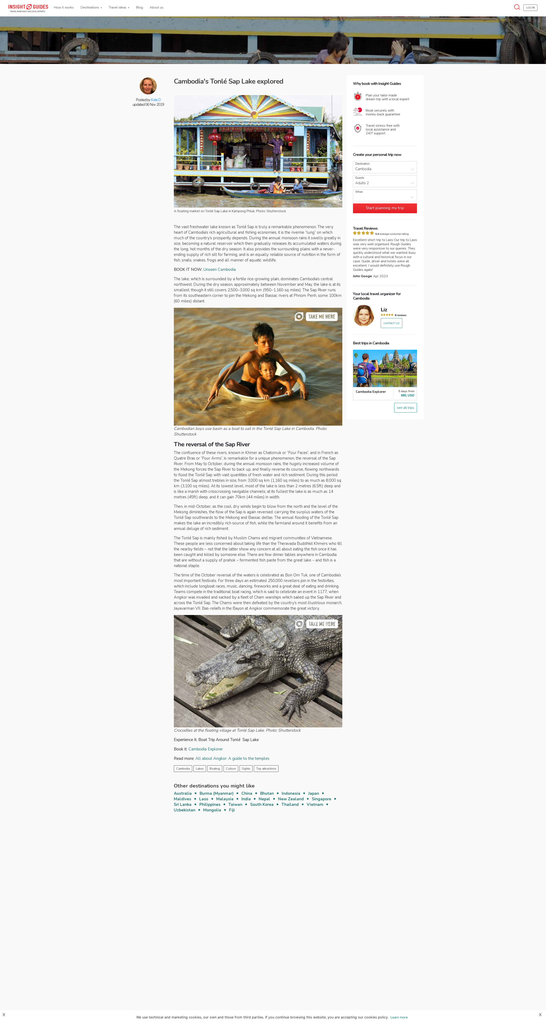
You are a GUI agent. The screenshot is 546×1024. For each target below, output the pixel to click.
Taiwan (235, 804)
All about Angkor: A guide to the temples (232, 758)
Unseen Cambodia (219, 269)
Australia (183, 793)
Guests (359, 178)
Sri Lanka (183, 804)
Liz (384, 309)
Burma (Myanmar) (217, 793)
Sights (246, 769)
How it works (64, 7)
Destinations (90, 7)
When (359, 192)
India (246, 799)
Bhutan (267, 793)
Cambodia (183, 769)
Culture (231, 769)
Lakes (200, 769)
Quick (37, 59)
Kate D (156, 99)
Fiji (232, 810)
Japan (313, 793)
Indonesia (291, 793)
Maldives (182, 799)
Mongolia (212, 810)
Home (12, 59)
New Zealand (291, 799)
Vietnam (315, 804)
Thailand (290, 804)
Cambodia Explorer (206, 749)
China (246, 793)
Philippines (210, 804)
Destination (362, 163)
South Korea (262, 804)
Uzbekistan (184, 810)
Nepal (264, 799)
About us (156, 7)
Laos (203, 799)
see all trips (405, 407)
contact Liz (391, 323)
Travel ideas (118, 7)
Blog (139, 7)
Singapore (321, 799)
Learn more (399, 1017)
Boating (215, 769)
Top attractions (266, 769)
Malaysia (225, 799)
